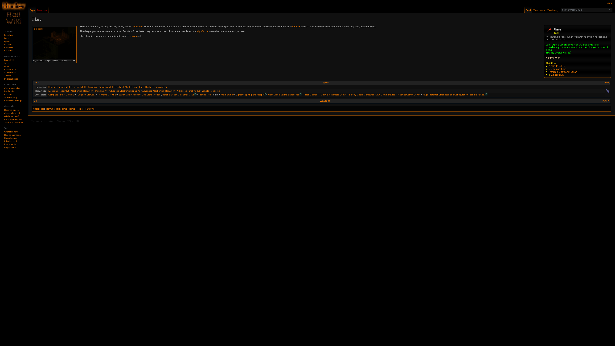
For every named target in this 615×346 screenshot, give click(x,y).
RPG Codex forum (12, 119)
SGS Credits (558, 65)
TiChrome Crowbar (107, 94)
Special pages (10, 138)
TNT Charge (311, 94)
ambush (296, 26)
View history (553, 10)
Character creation (12, 88)
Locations (8, 35)
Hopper (157, 94)
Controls (8, 94)
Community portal (12, 113)
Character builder (12, 101)
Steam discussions (12, 122)
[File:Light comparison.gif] (54, 42)
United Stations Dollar (563, 71)
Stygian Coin (558, 68)
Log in (609, 3)
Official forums (10, 116)
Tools (326, 82)
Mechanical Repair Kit (82, 91)
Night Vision (203, 31)
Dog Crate (147, 94)
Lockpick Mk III (123, 87)
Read (528, 10)
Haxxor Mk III (79, 87)
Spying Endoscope (254, 94)
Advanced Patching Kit (188, 91)
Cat (179, 94)
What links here (11, 132)
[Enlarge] (74, 60)
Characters (9, 48)
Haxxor (52, 87)
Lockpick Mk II (106, 87)
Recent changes (11, 110)
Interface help (10, 91)
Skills (6, 63)
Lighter (239, 94)
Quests (7, 41)
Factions (8, 44)
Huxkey (149, 87)
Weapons (325, 100)
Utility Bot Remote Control (334, 94)
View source (539, 10)
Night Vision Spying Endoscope (283, 94)
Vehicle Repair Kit (211, 91)
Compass (53, 94)
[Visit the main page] (14, 13)
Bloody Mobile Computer (361, 94)
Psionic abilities (11, 79)
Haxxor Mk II (64, 87)
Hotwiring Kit (161, 87)
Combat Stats (10, 69)
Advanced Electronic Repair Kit (124, 91)
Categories (38, 108)
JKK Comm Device (385, 94)
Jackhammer (227, 94)
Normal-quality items (56, 108)
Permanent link (10, 144)
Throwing (132, 36)
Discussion (42, 10)
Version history (10, 97)
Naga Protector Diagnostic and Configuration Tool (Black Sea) (454, 94)
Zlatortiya (557, 74)
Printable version (11, 141)
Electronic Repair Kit (58, 91)
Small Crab (188, 94)
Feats (6, 66)
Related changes (11, 135)
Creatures (8, 51)
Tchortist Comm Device (409, 94)
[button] (607, 82)
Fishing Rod (205, 94)
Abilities (7, 76)
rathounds (138, 26)
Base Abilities (10, 60)
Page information (11, 147)
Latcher (173, 94)
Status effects (10, 73)
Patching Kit (101, 91)
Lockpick (92, 87)
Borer (165, 94)
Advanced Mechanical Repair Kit (158, 91)
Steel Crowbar (67, 94)
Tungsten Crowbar (86, 94)
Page (32, 10)
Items (72, 108)
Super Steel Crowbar (129, 94)
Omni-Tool (138, 87)
